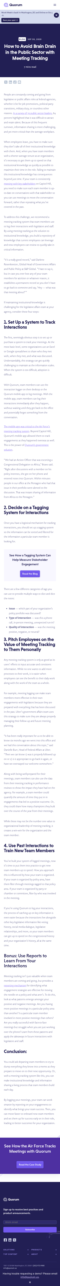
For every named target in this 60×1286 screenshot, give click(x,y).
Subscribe (30, 1229)
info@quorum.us (10, 1268)
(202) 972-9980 (39, 1266)
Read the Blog (30, 573)
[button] (54, 5)
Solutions (9, 1250)
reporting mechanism (15, 985)
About (34, 1254)
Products (36, 1250)
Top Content (10, 1254)
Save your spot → (10, 20)
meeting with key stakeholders (19, 183)
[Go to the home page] (13, 4)
